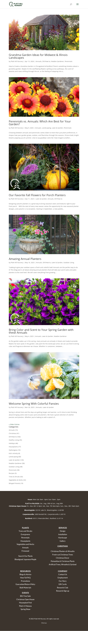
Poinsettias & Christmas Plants (62, 561)
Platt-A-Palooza (25, 606)
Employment (63, 577)
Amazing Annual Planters (25, 259)
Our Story (63, 581)
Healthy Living (14, 440)
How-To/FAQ (25, 577)
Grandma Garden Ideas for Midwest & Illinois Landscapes (38, 56)
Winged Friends (14, 483)
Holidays (12, 443)
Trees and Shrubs (25, 531)
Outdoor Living (68, 262)
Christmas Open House (25, 599)
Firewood (25, 551)
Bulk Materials (25, 587)
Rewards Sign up (62, 591)
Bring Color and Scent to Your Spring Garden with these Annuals (41, 331)
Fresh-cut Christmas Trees (62, 554)
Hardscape (62, 537)
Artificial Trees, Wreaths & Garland (62, 564)
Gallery (62, 541)
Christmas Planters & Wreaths (62, 551)
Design (62, 531)
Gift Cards (62, 584)
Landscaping (46, 128)
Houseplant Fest (25, 602)
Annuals (39, 61)
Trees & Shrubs (14, 477)
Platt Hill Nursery (17, 61)
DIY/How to (46, 61)
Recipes (11, 473)
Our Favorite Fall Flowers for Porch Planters (37, 195)
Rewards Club (62, 587)
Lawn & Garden (57, 128)
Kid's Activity (13, 453)
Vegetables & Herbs (16, 480)
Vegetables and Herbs (25, 544)
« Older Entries (14, 424)
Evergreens (25, 534)
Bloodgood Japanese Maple (25, 559)
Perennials (68, 61)
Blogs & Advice (25, 574)
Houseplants (13, 447)
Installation (62, 534)
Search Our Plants (25, 556)
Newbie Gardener (57, 61)
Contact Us (62, 574)
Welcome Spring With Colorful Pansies (34, 404)
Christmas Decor (62, 558)
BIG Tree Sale (25, 596)
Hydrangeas (13, 450)
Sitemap (44, 623)
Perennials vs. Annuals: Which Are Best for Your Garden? (40, 122)
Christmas (12, 433)
